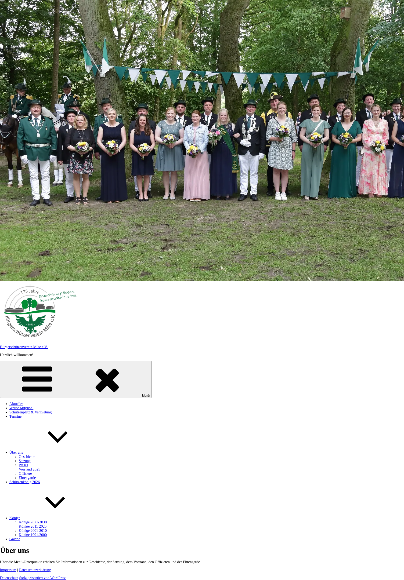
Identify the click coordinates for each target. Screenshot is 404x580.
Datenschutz (9, 578)
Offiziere (25, 473)
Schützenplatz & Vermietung (30, 412)
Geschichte (27, 457)
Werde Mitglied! (21, 408)
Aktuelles (16, 404)
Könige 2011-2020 (33, 526)
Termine (15, 416)
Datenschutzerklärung (35, 570)
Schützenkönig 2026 (24, 482)
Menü (146, 395)
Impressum (8, 570)
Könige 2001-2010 (33, 531)
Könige (14, 518)
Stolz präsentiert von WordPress (42, 578)
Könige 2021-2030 (33, 522)
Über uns (16, 452)
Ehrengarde (27, 478)
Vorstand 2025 (29, 469)
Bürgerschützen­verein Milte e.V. (24, 347)
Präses (23, 465)
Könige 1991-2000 (33, 535)
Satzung (25, 461)
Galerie (14, 539)
